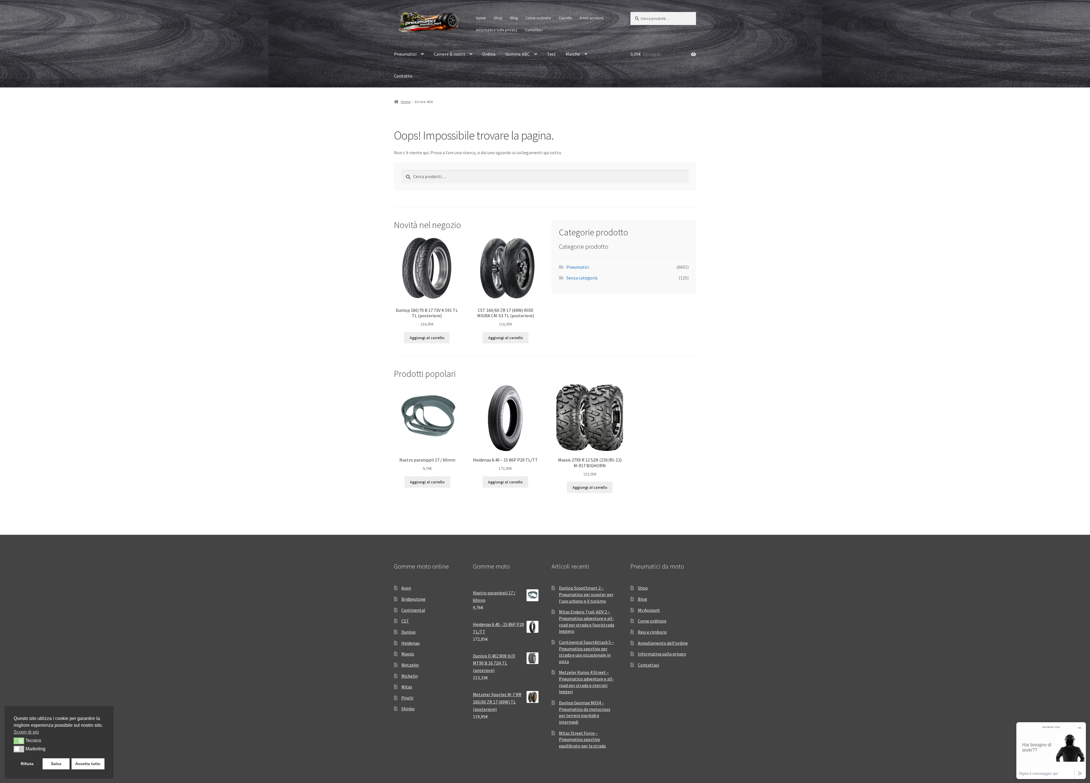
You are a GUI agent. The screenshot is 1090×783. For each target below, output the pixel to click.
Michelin (409, 676)
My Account (649, 610)
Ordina (488, 54)
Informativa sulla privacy (496, 29)
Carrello (565, 17)
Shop (498, 17)
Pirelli (407, 698)
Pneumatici (405, 54)
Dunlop (408, 632)
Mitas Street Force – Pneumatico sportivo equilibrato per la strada (582, 739)
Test (551, 54)
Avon (406, 588)
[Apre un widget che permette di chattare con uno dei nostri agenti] (1051, 750)
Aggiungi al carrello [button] (427, 337)
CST (405, 621)
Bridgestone (413, 599)
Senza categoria (582, 278)
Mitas (406, 687)
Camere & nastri (449, 54)
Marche (573, 54)
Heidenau (410, 643)
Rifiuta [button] (27, 763)
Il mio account (591, 17)
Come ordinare (538, 17)
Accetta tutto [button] (87, 763)
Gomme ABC (517, 54)
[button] (19, 741)
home (481, 17)
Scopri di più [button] (26, 732)
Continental (413, 610)
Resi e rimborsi (652, 632)
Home (406, 101)
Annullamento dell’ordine (663, 643)
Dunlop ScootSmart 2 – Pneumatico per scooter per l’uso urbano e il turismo (586, 594)
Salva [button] (56, 763)
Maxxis (407, 654)
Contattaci (534, 29)
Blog (514, 17)
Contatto (403, 76)
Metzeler (410, 665)
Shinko (408, 708)
